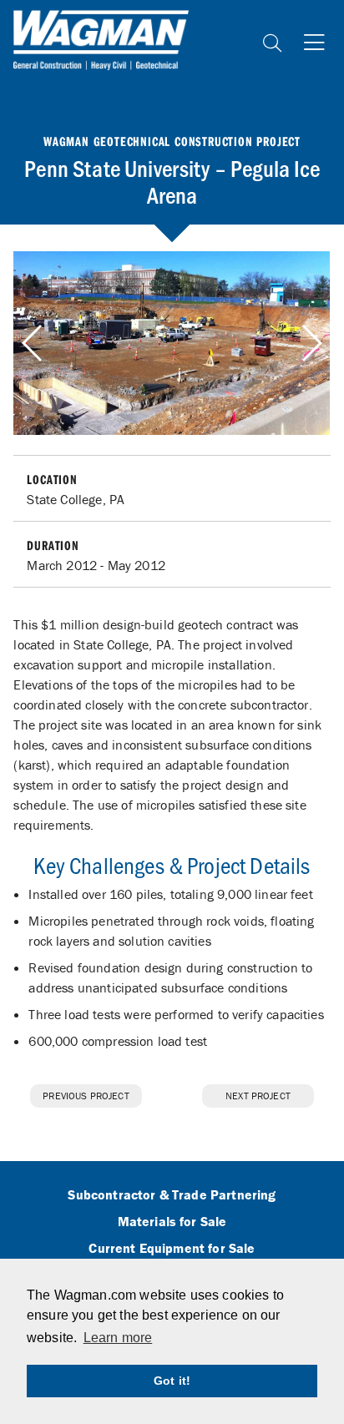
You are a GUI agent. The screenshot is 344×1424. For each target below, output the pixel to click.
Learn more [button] (118, 1338)
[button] (311, 343)
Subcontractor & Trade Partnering (172, 1195)
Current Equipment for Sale (172, 1248)
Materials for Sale (172, 1222)
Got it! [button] (172, 1380)
